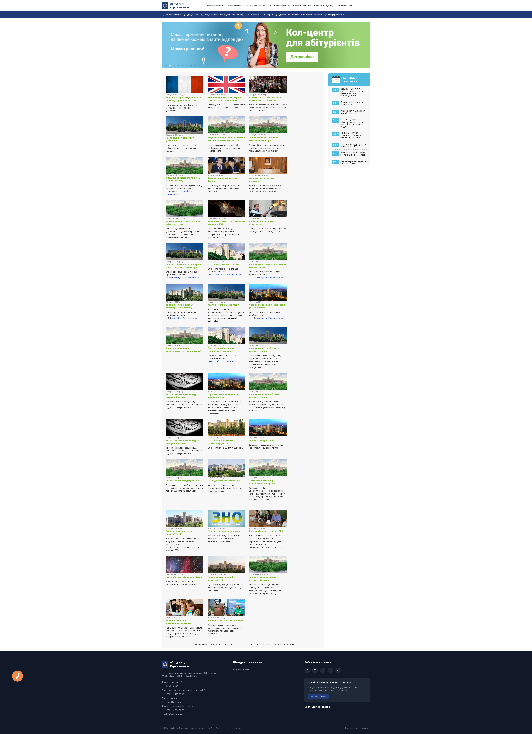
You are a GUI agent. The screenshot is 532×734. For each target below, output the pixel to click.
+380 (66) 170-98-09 (175, 694)
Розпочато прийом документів (182, 480)
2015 (280, 644)
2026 (214, 644)
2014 (286, 644)
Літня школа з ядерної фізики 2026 (351, 103)
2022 (238, 644)
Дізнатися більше (318, 696)
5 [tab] (182, 65)
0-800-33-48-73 (173, 686)
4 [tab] (178, 65)
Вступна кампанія (235, 5)
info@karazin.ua (175, 714)
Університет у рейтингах (262, 440)
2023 (232, 644)
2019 (256, 644)
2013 (292, 644)
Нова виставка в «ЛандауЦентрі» (225, 620)
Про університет (282, 5)
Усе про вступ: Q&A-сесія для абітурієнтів (352, 112)
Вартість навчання (302, 5)
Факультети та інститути (259, 5)
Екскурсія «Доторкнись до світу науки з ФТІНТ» (353, 145)
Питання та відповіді (324, 5)
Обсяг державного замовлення (224, 480)
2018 (262, 644)
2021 (244, 644)
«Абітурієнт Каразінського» (187, 277)
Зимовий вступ (344, 5)
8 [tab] (195, 65)
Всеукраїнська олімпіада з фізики (184, 577)
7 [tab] (191, 65)
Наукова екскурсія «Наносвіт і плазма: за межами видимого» (351, 135)
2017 (268, 644)
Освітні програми (215, 5)
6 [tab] (186, 65)
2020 (250, 644)
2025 (220, 644)
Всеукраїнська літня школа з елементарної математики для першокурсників (351, 92)
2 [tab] (170, 65)
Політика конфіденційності (357, 728)
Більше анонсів (350, 81)
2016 (274, 644)
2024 (226, 644)
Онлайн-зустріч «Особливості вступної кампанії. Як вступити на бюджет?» (352, 123)
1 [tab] (166, 65)
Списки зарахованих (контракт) (224, 264)
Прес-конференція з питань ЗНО (266, 531)
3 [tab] (174, 65)
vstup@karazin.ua (173, 702)
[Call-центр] (266, 45)
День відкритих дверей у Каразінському (353, 162)
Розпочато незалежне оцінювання (226, 531)
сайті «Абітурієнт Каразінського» (225, 361)
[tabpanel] (266, 45)
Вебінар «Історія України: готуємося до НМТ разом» (353, 153)
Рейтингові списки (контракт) (223, 304)
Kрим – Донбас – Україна (317, 706)
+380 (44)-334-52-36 (175, 710)
